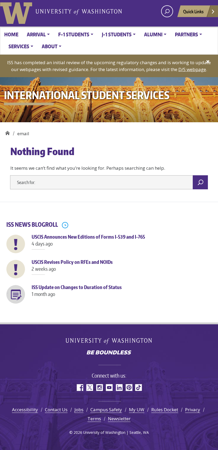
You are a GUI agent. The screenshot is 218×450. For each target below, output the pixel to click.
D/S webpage (192, 69)
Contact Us (56, 410)
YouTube (109, 387)
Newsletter (119, 419)
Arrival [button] (36, 34)
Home (11, 34)
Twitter (89, 387)
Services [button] (19, 46)
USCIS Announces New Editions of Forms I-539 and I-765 (88, 240)
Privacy (192, 410)
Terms (94, 419)
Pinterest (128, 387)
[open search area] (167, 11)
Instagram (99, 387)
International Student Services (7, 132)
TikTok (138, 387)
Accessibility (25, 410)
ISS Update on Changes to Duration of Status (77, 290)
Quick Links (193, 11)
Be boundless (109, 353)
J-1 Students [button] (117, 34)
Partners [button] (186, 34)
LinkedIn (119, 387)
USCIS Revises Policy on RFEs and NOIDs (72, 265)
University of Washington (17, 12)
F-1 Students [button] (73, 34)
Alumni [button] (153, 34)
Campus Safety (106, 410)
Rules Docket (164, 410)
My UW (136, 410)
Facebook (79, 387)
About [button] (49, 46)
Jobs (78, 410)
